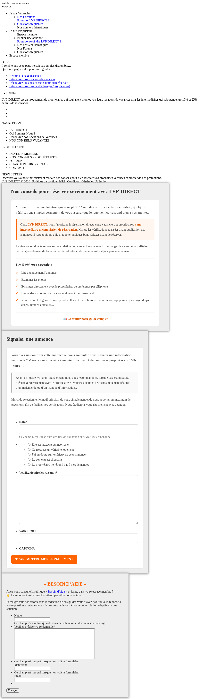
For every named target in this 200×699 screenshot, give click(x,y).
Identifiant (20, 664)
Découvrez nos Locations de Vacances (33, 137)
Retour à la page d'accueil (25, 75)
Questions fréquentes (30, 24)
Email (17, 676)
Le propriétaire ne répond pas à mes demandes (60, 464)
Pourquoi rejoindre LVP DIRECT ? (39, 41)
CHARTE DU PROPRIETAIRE (30, 164)
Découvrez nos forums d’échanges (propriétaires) (39, 86)
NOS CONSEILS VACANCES (29, 140)
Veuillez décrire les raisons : (38, 472)
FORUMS (15, 160)
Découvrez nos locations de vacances (32, 79)
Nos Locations (26, 17)
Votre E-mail (27, 531)
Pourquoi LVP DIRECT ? (33, 20)
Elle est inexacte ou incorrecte (50, 444)
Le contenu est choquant (47, 459)
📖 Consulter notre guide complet (85, 318)
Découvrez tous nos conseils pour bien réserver (38, 82)
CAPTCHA (27, 548)
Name (23, 422)
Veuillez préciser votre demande (34, 626)
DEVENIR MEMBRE (23, 153)
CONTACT (16, 167)
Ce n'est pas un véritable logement (53, 449)
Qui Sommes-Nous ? (22, 133)
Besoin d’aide (56, 591)
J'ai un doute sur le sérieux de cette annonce (59, 454)
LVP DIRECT (18, 130)
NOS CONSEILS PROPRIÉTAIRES (33, 157)
